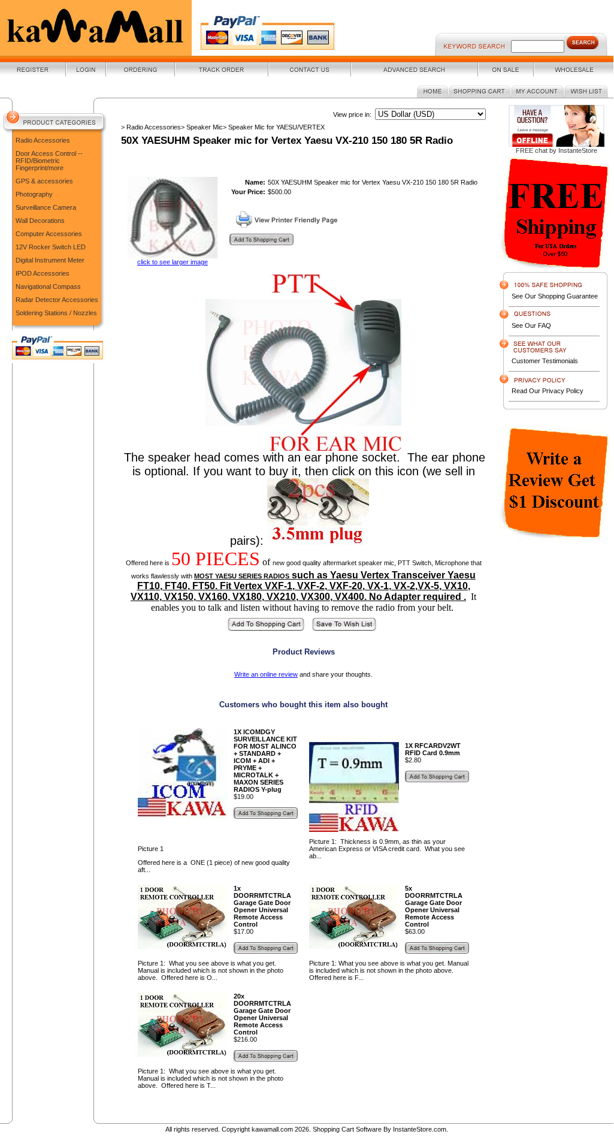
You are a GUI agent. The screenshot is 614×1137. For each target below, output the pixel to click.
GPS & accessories (44, 181)
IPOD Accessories (42, 273)
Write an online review (266, 674)
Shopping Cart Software (347, 1129)
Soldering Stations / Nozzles (56, 312)
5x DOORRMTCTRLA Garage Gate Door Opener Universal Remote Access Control (433, 906)
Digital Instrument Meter (50, 260)
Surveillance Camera (46, 207)
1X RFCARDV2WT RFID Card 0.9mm (433, 749)
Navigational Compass (48, 286)
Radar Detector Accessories (57, 299)
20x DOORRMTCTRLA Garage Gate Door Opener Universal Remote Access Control (262, 1014)
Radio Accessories (43, 140)
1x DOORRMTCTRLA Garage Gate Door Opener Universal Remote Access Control (262, 906)
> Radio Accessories (151, 127)
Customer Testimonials (545, 360)
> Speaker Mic (202, 127)
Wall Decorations (40, 220)
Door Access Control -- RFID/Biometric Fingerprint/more (49, 160)
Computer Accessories (49, 233)
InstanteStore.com (419, 1129)
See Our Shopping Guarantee (555, 296)
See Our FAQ (531, 325)
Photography (34, 194)
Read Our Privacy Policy (547, 390)
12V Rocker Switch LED (51, 247)
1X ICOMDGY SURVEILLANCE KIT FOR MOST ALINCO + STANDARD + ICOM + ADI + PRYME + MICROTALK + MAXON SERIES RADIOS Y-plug (265, 760)
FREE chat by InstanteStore (556, 150)
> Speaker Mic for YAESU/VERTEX (274, 127)
